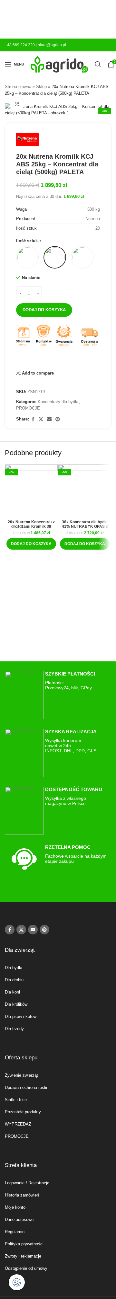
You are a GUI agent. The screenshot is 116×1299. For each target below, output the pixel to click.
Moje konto (15, 1207)
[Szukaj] (98, 64)
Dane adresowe (19, 1219)
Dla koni (12, 992)
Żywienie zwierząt (21, 1075)
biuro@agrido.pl (52, 45)
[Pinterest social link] (57, 419)
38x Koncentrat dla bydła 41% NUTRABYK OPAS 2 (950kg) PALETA (85, 526)
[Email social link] (49, 419)
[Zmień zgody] (16, 1282)
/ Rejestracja (36, 1182)
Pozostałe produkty (23, 1111)
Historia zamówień (22, 1195)
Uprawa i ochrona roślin (26, 1087)
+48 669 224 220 (20, 45)
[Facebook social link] (33, 419)
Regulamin (14, 1231)
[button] (31, 544)
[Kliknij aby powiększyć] (17, 104)
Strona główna (18, 86)
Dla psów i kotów (20, 1016)
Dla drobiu (14, 979)
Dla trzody (14, 1028)
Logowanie (14, 1182)
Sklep (41, 86)
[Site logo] (59, 63)
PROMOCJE (28, 408)
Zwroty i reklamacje (23, 1256)
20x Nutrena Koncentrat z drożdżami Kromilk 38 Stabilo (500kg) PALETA (31, 526)
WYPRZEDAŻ (18, 1124)
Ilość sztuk (27, 240)
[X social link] (41, 419)
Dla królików (16, 1004)
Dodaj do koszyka (44, 309)
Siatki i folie (16, 1099)
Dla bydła (13, 967)
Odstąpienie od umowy (26, 1268)
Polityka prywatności (24, 1244)
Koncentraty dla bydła (58, 401)
